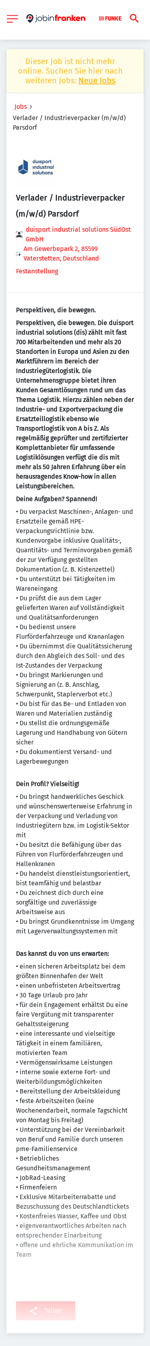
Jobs (20, 106)
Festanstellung (37, 271)
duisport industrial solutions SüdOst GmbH (78, 234)
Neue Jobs (96, 80)
